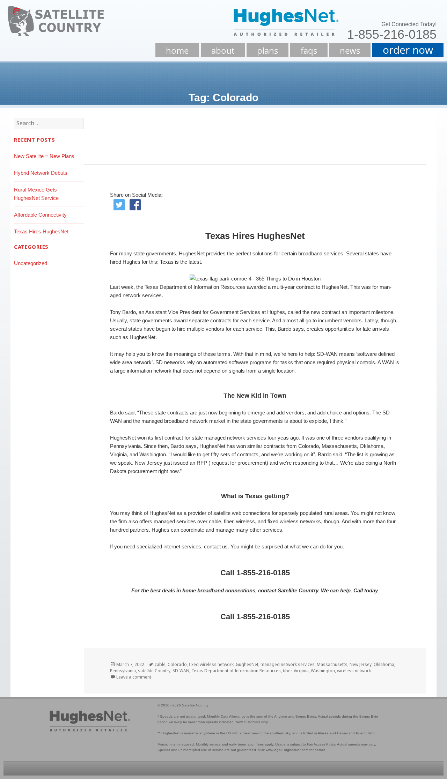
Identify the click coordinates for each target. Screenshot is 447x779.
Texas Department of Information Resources (196, 287)
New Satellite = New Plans (44, 156)
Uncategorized (30, 263)
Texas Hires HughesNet (41, 231)
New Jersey (361, 664)
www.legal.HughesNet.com (287, 750)
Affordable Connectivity (40, 215)
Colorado (177, 664)
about (222, 50)
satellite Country (154, 671)
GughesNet (247, 664)
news (350, 50)
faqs (309, 50)
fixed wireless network (211, 664)
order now (408, 50)
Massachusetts (332, 664)
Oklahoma (384, 664)
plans (267, 50)
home (177, 50)
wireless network (354, 671)
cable (160, 664)
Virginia (301, 671)
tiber (287, 671)
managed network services (288, 664)
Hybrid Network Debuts (40, 173)
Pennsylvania (123, 671)
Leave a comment (133, 677)
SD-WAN (181, 671)
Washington (323, 671)
